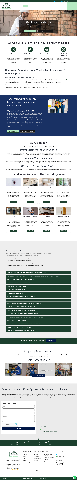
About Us (32, 6)
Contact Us (62, 6)
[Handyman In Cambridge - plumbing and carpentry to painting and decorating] (7, 6)
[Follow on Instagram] (60, 463)
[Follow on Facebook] (57, 463)
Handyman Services (42, 6)
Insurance (54, 6)
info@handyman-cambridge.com (69, 1)
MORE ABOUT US (14, 469)
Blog (41, 1)
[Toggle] (7, 273)
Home (25, 6)
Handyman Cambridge (64, 79)
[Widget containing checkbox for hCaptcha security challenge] (10, 425)
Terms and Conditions (47, 1)
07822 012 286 (45, 429)
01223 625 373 (58, 1)
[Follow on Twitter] (62, 463)
